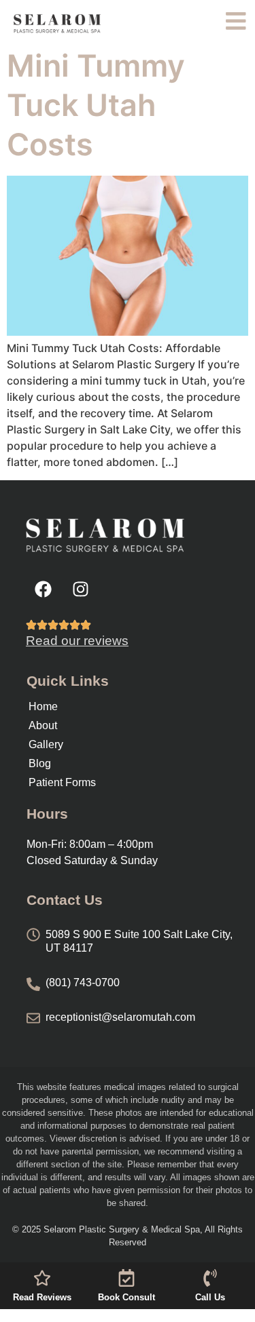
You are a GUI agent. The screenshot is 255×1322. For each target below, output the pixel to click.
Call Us (210, 1297)
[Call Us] (210, 1278)
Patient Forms (62, 782)
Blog (40, 763)
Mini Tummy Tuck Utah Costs (96, 105)
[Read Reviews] (42, 1278)
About (43, 725)
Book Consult (126, 1297)
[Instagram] (80, 589)
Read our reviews (77, 641)
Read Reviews (42, 1297)
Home (43, 706)
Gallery (46, 744)
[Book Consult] (126, 1278)
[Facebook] (43, 589)
